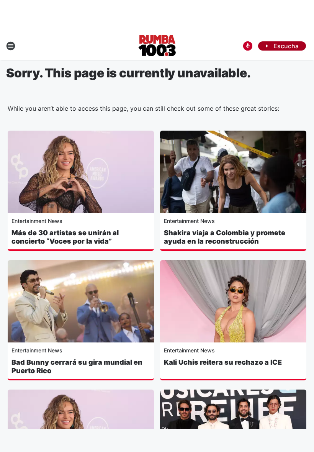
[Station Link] (157, 46)
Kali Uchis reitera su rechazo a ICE (223, 362)
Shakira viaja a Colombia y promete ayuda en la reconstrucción (224, 237)
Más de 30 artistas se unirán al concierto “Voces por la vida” (65, 237)
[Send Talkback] (247, 46)
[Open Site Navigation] (10, 46)
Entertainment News (36, 221)
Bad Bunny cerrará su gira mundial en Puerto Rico (76, 366)
